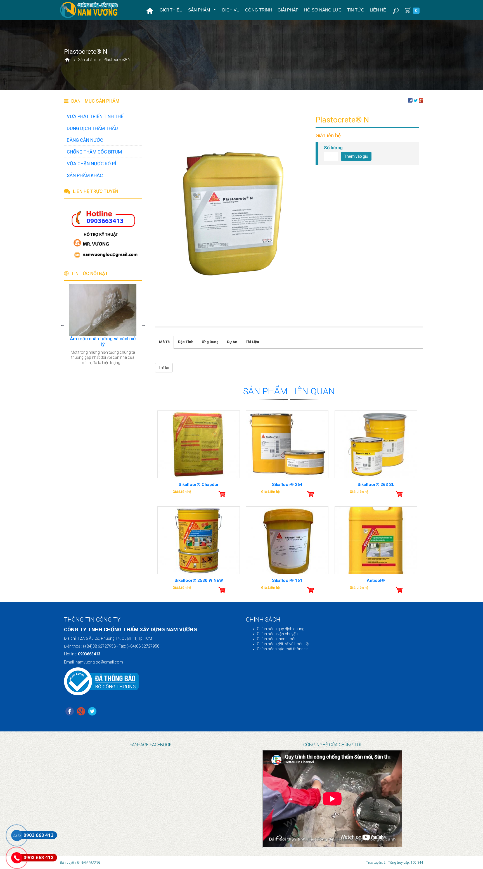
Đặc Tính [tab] (185, 342)
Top (469, 854)
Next (143, 324)
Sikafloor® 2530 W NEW (198, 580)
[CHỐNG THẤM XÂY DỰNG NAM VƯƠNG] (89, 9)
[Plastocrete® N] (233, 213)
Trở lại (163, 367)
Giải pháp (288, 10)
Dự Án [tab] (232, 342)
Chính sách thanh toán (277, 639)
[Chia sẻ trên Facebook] (410, 100)
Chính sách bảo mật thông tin (283, 649)
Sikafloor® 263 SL (375, 484)
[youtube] (92, 711)
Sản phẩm (199, 10)
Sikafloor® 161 (287, 580)
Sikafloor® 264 (287, 484)
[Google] (81, 711)
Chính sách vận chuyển (277, 634)
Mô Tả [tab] (164, 342)
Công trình (258, 10)
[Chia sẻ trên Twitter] (415, 100)
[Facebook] (69, 711)
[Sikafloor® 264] (287, 444)
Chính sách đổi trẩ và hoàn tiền (284, 644)
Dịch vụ (231, 10)
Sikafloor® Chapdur (199, 484)
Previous (62, 324)
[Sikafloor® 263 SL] (376, 444)
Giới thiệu (171, 10)
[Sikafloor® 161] (287, 540)
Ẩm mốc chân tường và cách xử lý (100, 341)
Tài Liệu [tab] (252, 342)
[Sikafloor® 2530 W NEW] (198, 540)
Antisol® (376, 580)
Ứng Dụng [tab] (210, 342)
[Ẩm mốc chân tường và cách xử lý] (100, 310)
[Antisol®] (376, 540)
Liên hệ (378, 10)
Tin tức (355, 10)
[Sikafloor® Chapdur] (198, 444)
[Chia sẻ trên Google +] (421, 100)
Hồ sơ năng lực (323, 10)
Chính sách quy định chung (280, 629)
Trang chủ (150, 10)
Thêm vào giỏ (356, 156)
